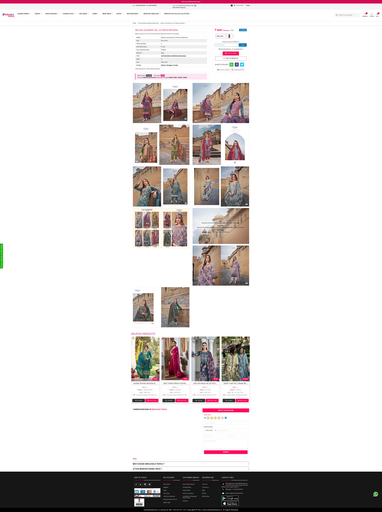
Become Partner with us (170, 499)
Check (242, 45)
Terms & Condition (188, 493)
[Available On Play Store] (232, 5)
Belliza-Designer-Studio (169, 65)
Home (134, 23)
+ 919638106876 (140, 5)
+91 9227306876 (151, 5)
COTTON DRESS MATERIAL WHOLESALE (148, 23)
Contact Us (205, 487)
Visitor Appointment (189, 484)
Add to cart (232, 53)
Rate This (207, 415)
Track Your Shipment (169, 496)
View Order (166, 493)
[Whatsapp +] (231, 65)
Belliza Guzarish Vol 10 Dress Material (173, 23)
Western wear (132, 13)
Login (164, 490)
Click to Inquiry (224, 70)
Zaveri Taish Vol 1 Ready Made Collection (240, 383)
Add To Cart (152, 400)
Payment (185, 501)
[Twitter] (242, 65)
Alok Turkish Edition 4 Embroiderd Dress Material (182, 383)
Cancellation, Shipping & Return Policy (190, 497)
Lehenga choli (68, 13)
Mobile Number (208, 427)
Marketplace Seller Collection (176, 13)
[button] (372, 15)
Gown (94, 13)
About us (205, 484)
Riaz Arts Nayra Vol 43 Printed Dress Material (211, 383)
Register (165, 487)
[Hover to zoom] (161, 103)
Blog (203, 490)
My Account (166, 484)
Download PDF (239, 70)
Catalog (139, 400)
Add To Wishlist (231, 58)
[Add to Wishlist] (133, 338)
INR (248, 5)
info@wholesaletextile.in (236, 493)
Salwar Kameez (23, 13)
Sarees (37, 13)
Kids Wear (83, 13)
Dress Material (51, 13)
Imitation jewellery (151, 13)
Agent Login (166, 502)
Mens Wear (106, 13)
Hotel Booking (187, 487)
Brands (204, 493)
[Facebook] (237, 65)
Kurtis (118, 13)
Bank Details (205, 496)
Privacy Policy (186, 490)
